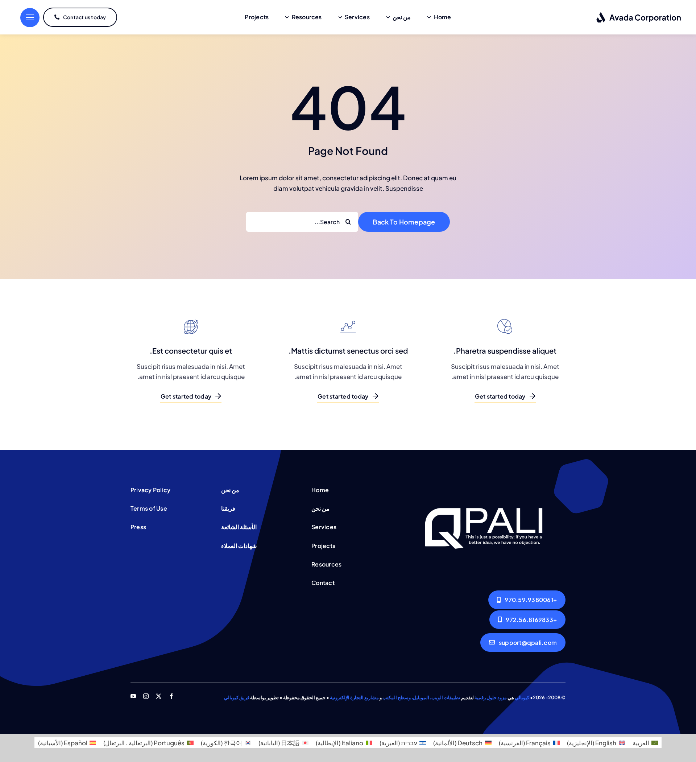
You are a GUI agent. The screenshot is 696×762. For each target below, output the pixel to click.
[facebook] (171, 696)
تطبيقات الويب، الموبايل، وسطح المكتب (421, 697)
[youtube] (133, 696)
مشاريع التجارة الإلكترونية (354, 697)
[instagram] (146, 696)
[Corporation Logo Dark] (639, 14)
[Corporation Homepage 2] (484, 486)
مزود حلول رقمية (491, 697)
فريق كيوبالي (236, 697)
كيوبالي (522, 697)
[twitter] (158, 696)
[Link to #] (30, 17)
